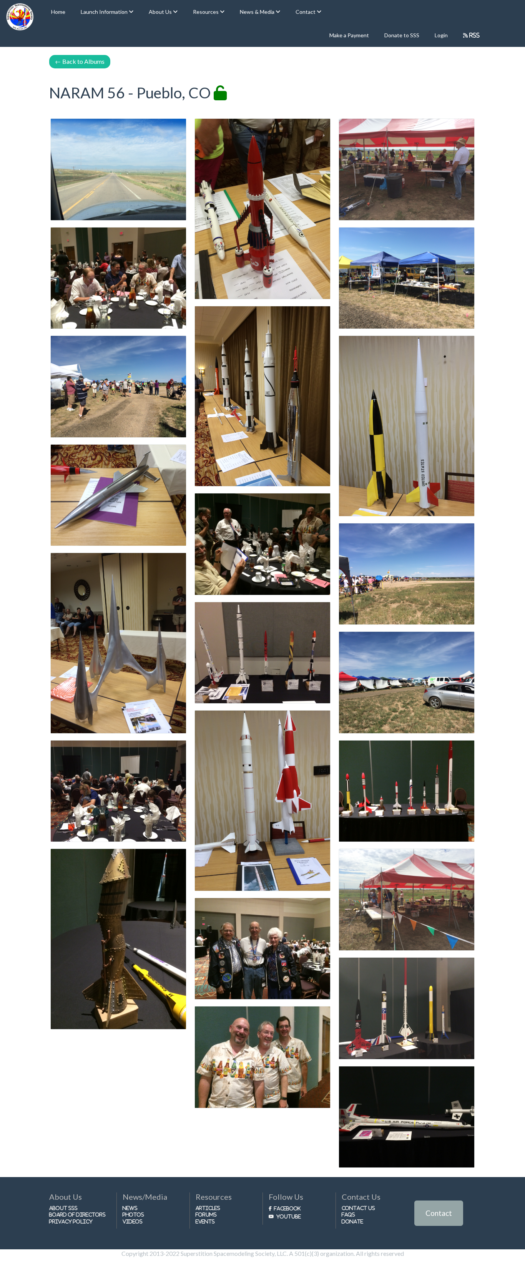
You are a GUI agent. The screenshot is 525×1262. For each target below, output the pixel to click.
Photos (133, 1214)
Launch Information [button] (105, 11)
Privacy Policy (71, 1221)
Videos (133, 1221)
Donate (352, 1221)
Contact (438, 1213)
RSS (474, 35)
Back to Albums (80, 61)
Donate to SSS (401, 35)
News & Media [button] (258, 11)
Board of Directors (77, 1214)
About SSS (63, 1208)
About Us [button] (161, 11)
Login (441, 35)
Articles (208, 1208)
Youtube (288, 1216)
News (130, 1208)
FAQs (348, 1214)
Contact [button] (306, 11)
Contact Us (358, 1208)
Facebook (287, 1208)
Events (205, 1221)
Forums (206, 1214)
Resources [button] (206, 11)
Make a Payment (349, 35)
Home (58, 11)
